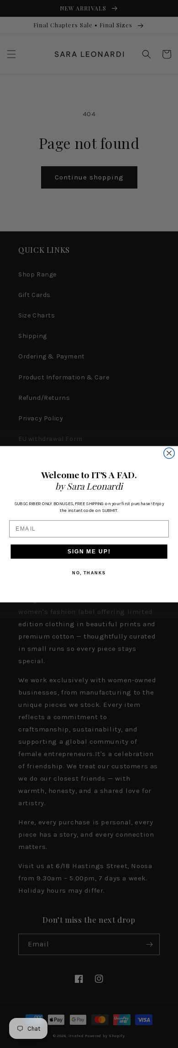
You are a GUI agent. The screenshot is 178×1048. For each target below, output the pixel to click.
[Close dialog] (169, 453)
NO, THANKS (89, 572)
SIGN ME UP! (89, 551)
